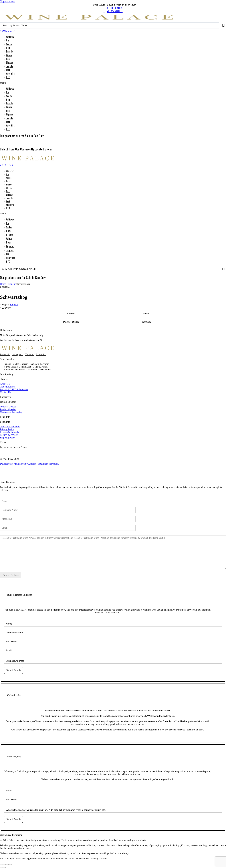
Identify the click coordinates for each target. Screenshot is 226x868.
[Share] (7, 864)
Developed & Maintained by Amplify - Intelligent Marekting (29, 463)
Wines (9, 55)
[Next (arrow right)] (4, 867)
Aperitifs (10, 73)
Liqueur (9, 62)
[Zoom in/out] (1, 864)
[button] (113, 83)
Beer (8, 59)
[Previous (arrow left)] (1, 867)
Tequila (9, 66)
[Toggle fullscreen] (4, 864)
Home (3, 284)
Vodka (9, 44)
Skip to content (7, 1)
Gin (7, 40)
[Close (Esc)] (10, 864)
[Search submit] (223, 25)
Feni (8, 70)
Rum (8, 48)
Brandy (9, 51)
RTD (8, 77)
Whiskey (10, 37)
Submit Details (10, 575)
